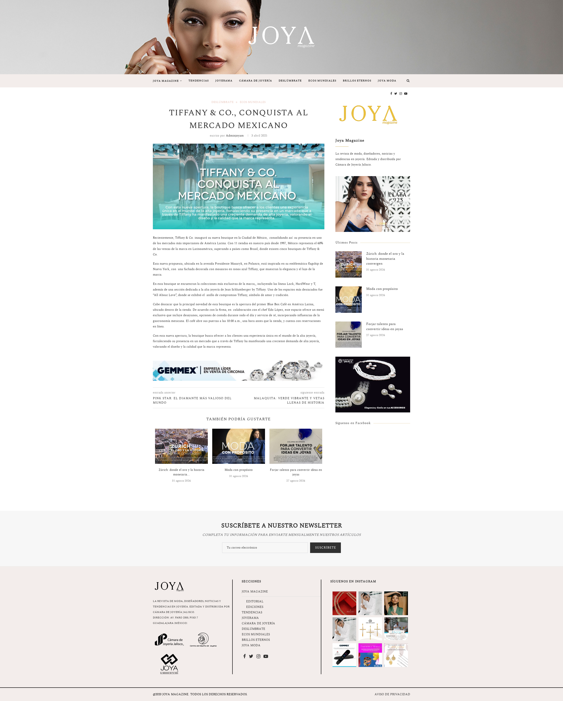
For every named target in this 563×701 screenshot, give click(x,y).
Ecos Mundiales (253, 102)
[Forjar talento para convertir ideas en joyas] (295, 446)
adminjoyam (235, 135)
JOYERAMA (223, 81)
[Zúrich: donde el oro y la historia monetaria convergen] (181, 446)
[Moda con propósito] (238, 446)
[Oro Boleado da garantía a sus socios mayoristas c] (396, 655)
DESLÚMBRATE (290, 81)
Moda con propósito (239, 470)
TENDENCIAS (198, 81)
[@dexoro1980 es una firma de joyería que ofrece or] (344, 603)
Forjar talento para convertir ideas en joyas (296, 472)
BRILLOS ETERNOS (357, 81)
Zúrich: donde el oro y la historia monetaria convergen (385, 258)
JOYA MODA (387, 81)
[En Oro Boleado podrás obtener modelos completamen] (370, 629)
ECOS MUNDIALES (322, 81)
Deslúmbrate (222, 102)
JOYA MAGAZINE (166, 81)
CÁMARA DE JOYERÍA (255, 81)
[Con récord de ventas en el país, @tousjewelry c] (370, 655)
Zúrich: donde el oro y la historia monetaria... (181, 472)
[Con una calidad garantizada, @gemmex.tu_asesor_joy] (344, 655)
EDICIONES (254, 607)
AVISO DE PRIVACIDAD (392, 694)
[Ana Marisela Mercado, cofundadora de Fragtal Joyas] (396, 629)
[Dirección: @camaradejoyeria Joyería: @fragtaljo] (370, 603)
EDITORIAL (254, 601)
